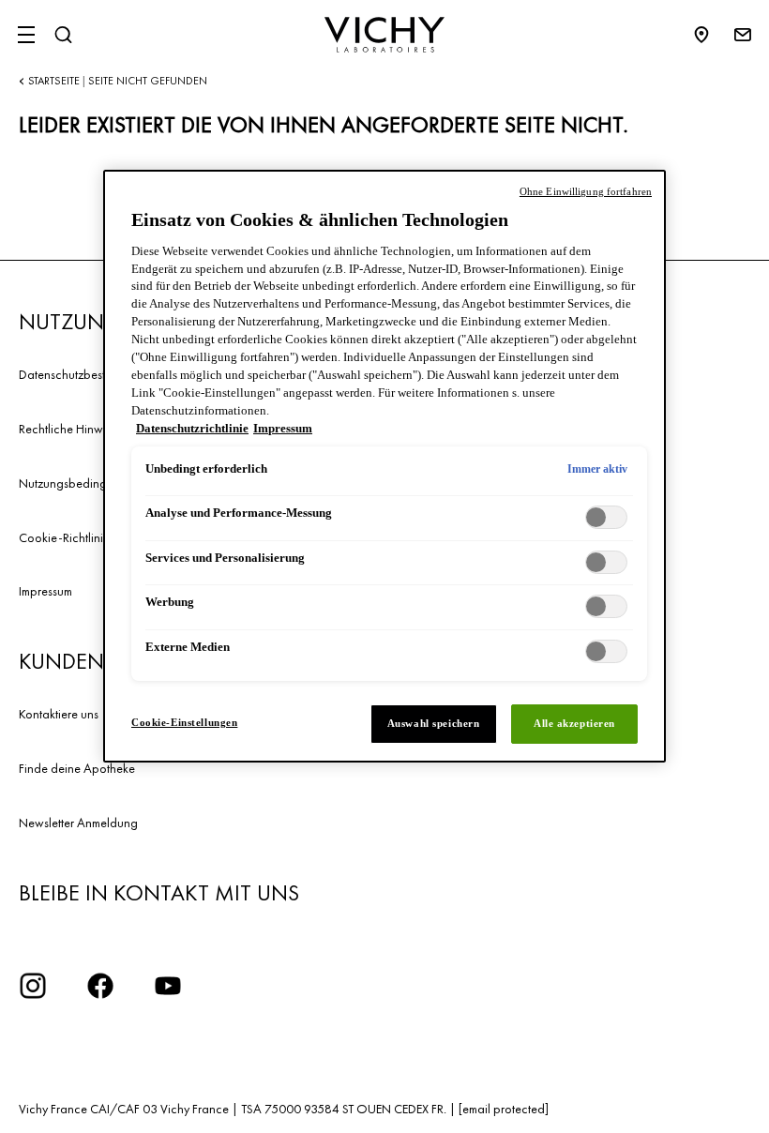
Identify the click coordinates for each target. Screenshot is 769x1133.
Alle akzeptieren (574, 723)
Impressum (45, 590)
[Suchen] (63, 34)
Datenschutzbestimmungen (88, 374)
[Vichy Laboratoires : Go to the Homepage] (384, 35)
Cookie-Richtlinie (64, 537)
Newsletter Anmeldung (78, 822)
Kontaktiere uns (58, 713)
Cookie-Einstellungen (184, 722)
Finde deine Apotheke (77, 768)
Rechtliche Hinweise (71, 428)
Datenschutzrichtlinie (192, 428)
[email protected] (504, 1108)
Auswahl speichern (433, 723)
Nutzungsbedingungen (80, 483)
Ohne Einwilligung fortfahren (586, 191)
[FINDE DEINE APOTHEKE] (710, 34)
